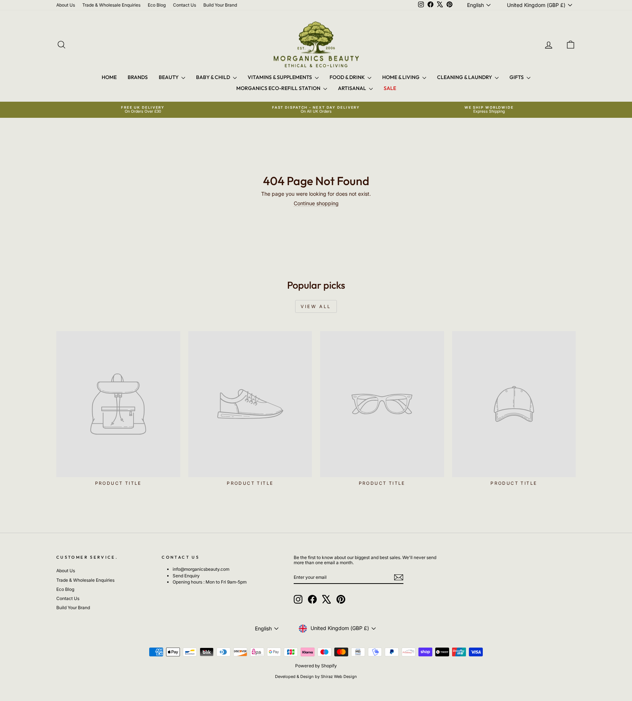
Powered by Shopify (316, 665)
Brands (138, 77)
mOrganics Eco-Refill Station (278, 88)
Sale (390, 88)
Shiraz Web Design (339, 676)
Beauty (169, 77)
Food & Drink (348, 77)
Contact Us (184, 5)
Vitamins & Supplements (280, 77)
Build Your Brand (220, 5)
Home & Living (401, 77)
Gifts (517, 77)
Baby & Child (213, 77)
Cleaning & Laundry (465, 77)
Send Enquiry (186, 575)
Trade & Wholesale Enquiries (111, 5)
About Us (65, 5)
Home (109, 77)
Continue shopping (316, 203)
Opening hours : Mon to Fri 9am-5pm (210, 582)
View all (316, 306)
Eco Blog (157, 5)
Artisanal (352, 88)
